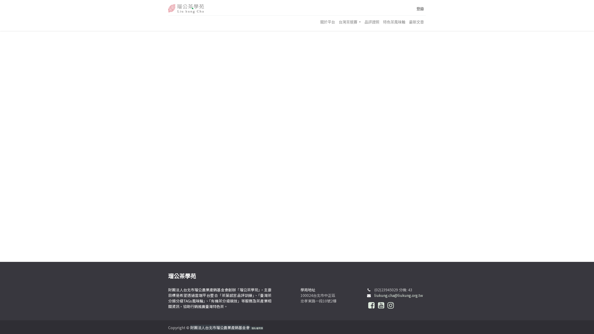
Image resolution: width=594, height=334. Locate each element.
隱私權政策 (257, 328)
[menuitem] (327, 22)
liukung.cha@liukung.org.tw (398, 295)
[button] (420, 8)
